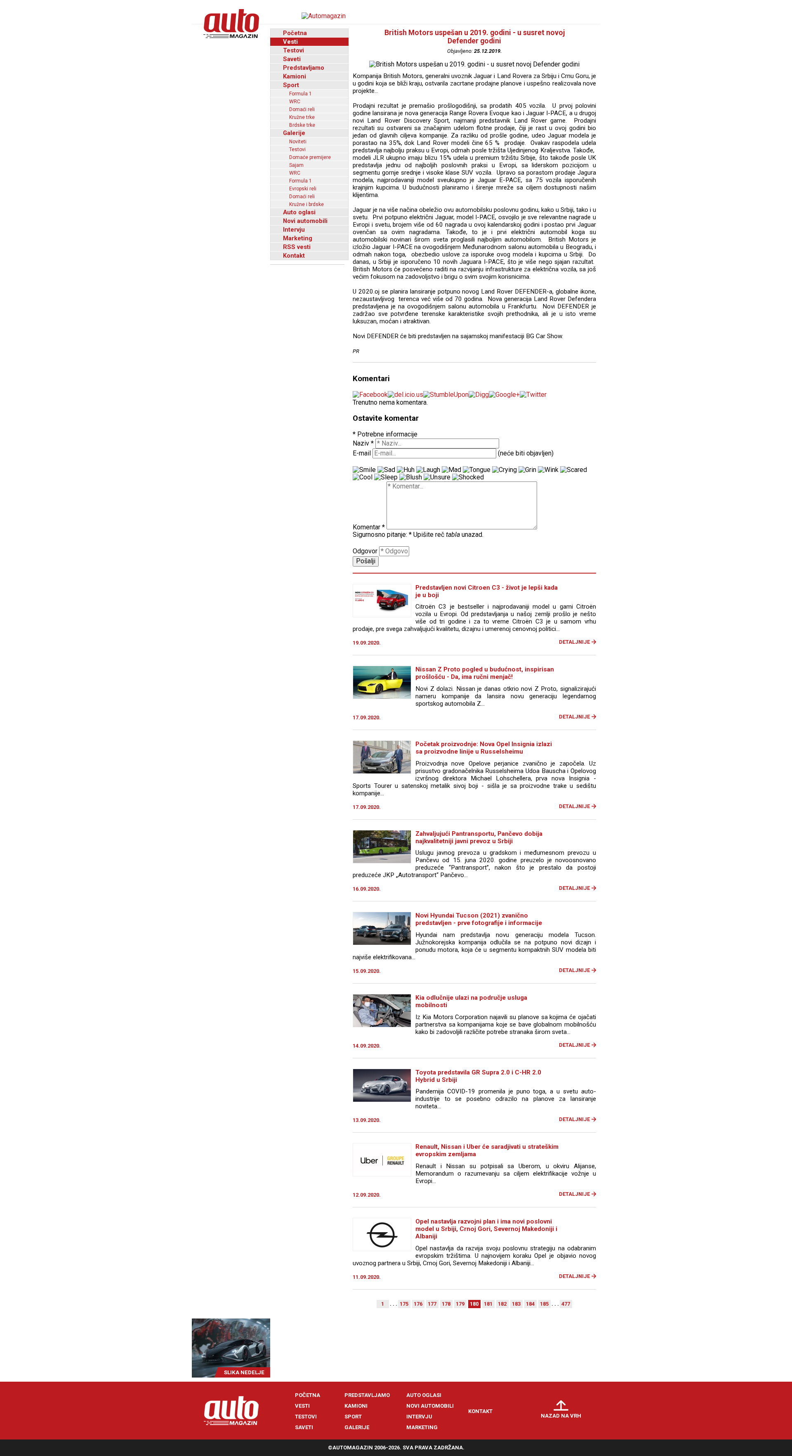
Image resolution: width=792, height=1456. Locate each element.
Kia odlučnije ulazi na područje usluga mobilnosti (471, 1001)
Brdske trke (302, 125)
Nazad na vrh (561, 1416)
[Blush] (410, 477)
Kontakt (294, 255)
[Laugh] (428, 470)
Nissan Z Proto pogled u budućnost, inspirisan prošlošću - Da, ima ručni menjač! (484, 673)
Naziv (363, 443)
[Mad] (451, 470)
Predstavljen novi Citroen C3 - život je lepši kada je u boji (486, 591)
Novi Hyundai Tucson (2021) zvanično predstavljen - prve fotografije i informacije (478, 919)
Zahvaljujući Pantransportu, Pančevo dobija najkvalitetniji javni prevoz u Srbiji (478, 837)
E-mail (362, 453)
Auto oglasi (299, 212)
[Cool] (362, 477)
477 (565, 1304)
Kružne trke (302, 117)
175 (404, 1304)
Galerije (294, 133)
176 (418, 1304)
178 (446, 1304)
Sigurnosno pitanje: (382, 534)
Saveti (292, 59)
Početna (295, 33)
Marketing (297, 238)
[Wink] (548, 470)
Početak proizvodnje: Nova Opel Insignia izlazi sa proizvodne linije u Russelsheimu (483, 747)
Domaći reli (302, 109)
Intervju (294, 229)
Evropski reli (302, 189)
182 (502, 1304)
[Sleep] (386, 477)
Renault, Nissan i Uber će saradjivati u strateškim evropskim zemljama (487, 1150)
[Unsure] (437, 477)
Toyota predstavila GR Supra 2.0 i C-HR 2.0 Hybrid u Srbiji (478, 1076)
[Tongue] (476, 470)
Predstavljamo (303, 67)
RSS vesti (297, 247)
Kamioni (294, 76)
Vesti (290, 41)
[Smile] (364, 470)
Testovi (293, 50)
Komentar (369, 527)
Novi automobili (305, 221)
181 (488, 1304)
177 (432, 1304)
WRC (294, 101)
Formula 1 (300, 94)
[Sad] (386, 470)
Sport (291, 85)
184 (530, 1304)
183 (516, 1304)
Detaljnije (574, 642)
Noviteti (297, 142)
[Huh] (406, 470)
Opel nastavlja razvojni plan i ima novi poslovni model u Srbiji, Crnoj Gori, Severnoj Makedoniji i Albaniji (486, 1229)
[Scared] (573, 470)
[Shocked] (468, 477)
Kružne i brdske (306, 204)
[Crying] (504, 470)
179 (460, 1304)
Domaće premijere (310, 157)
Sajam (296, 165)
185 (544, 1304)
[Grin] (527, 470)
